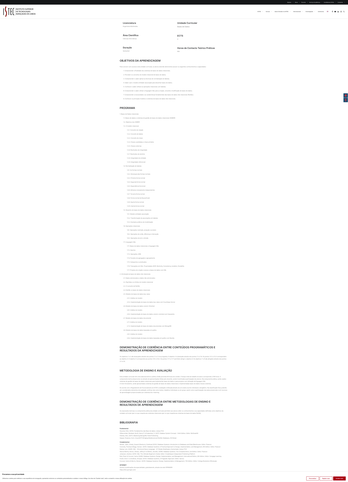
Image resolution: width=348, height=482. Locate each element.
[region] (174, 477)
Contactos (340, 2)
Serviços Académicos (314, 2)
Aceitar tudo (339, 478)
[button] (333, 11)
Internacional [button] (297, 11)
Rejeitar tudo (326, 478)
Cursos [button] (268, 11)
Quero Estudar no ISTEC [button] (281, 11)
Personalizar (312, 478)
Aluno (296, 2)
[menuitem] (290, 2)
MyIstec (289, 2)
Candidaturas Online (329, 2)
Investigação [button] (309, 11)
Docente (303, 2)
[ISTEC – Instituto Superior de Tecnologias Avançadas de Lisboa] (19, 11)
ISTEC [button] (259, 11)
